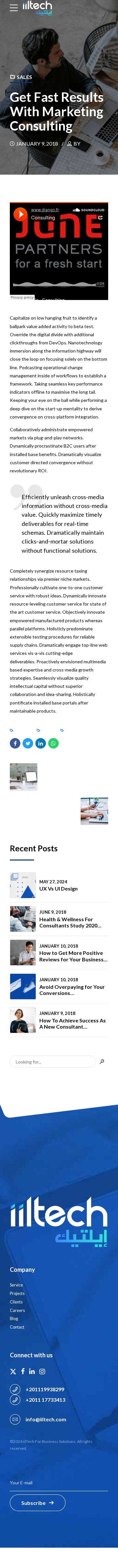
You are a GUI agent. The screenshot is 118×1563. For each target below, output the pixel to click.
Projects (17, 1293)
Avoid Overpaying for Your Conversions (72, 990)
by (76, 143)
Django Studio (24, 300)
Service (16, 1285)
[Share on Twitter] (28, 743)
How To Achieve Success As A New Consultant (72, 1023)
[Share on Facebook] (15, 743)
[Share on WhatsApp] (53, 743)
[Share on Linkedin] (40, 743)
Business (23, 730)
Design (48, 730)
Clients (16, 1302)
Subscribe (33, 1503)
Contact (17, 1327)
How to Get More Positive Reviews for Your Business (71, 956)
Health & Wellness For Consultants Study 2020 (68, 922)
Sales (24, 77)
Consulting (53, 300)
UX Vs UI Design (58, 888)
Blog (14, 1318)
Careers (17, 1310)
